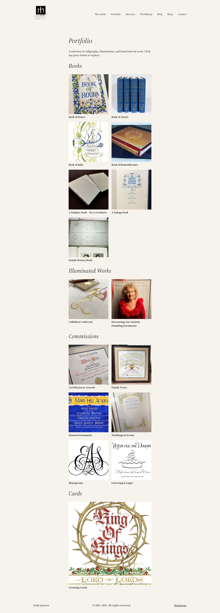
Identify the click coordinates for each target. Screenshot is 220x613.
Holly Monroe (41, 605)
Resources (180, 605)
